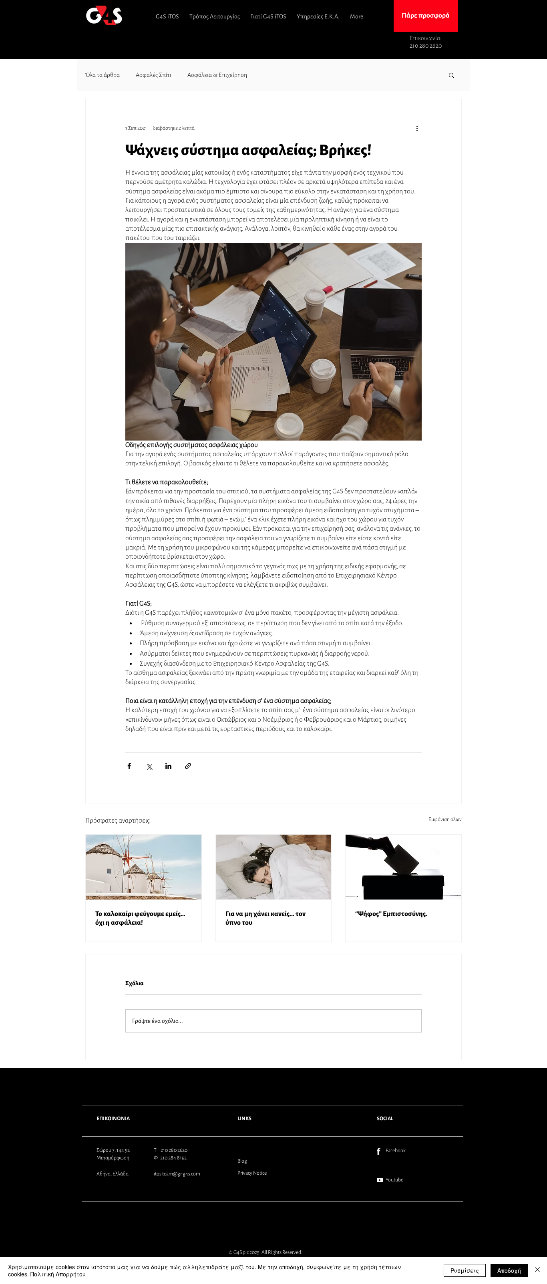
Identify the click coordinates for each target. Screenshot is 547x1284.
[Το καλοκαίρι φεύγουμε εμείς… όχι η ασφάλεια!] (143, 867)
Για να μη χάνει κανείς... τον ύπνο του (265, 918)
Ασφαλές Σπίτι (153, 75)
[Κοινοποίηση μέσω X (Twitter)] (149, 766)
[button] (451, 75)
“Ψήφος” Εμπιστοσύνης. (391, 914)
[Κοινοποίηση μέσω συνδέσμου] (188, 766)
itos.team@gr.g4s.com (177, 1174)
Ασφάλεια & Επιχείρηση (217, 75)
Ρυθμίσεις (464, 1270)
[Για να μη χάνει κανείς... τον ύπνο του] (274, 867)
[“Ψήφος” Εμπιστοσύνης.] (403, 867)
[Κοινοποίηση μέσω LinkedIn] (168, 766)
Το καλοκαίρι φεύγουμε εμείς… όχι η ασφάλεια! (140, 918)
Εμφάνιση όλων (445, 819)
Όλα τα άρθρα (102, 75)
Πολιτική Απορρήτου (58, 1274)
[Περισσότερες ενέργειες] (417, 128)
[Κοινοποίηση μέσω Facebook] (129, 766)
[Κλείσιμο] (537, 1270)
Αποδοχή (509, 1270)
